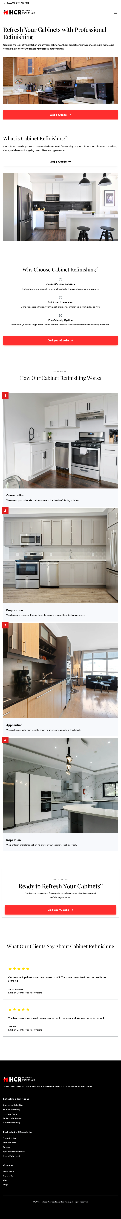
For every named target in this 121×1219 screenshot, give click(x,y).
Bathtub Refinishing (11, 1109)
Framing (6, 1147)
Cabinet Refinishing (11, 1122)
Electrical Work (9, 1142)
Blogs (5, 1184)
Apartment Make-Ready (13, 1151)
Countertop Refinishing (13, 1105)
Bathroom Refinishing (12, 1118)
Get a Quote (8, 1171)
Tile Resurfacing (10, 1114)
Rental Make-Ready (12, 1156)
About (5, 1180)
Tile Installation (9, 1138)
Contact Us (7, 1176)
